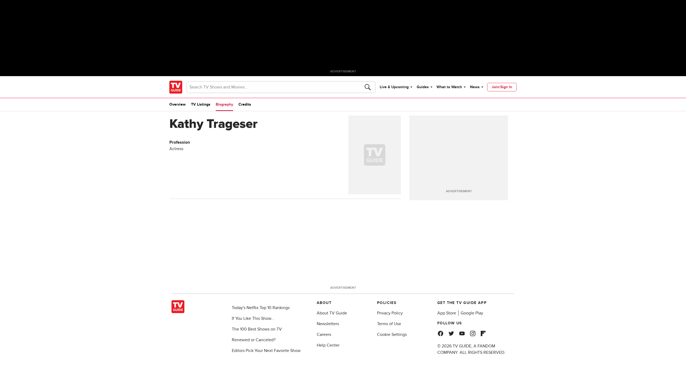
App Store (446, 313)
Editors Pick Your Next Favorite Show (266, 350)
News (475, 87)
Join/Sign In (502, 87)
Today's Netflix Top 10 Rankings (261, 307)
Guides (423, 87)
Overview (177, 104)
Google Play (472, 313)
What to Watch (449, 87)
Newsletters (328, 323)
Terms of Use (389, 323)
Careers (324, 334)
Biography (224, 104)
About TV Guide (332, 313)
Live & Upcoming (394, 87)
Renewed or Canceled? (253, 340)
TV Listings (200, 104)
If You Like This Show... (253, 318)
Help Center (328, 345)
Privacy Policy (390, 313)
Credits (244, 104)
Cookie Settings (392, 334)
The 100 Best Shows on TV (257, 329)
